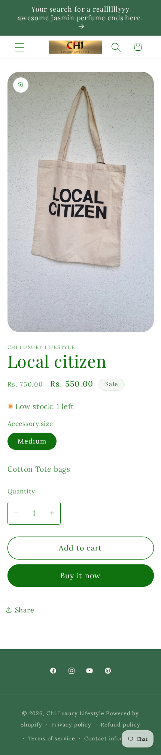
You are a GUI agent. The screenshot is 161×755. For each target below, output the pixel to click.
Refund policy (120, 724)
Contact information (113, 738)
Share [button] (24, 610)
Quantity (21, 491)
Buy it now (80, 575)
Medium (32, 441)
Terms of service (51, 738)
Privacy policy (71, 724)
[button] (19, 47)
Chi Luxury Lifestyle (75, 713)
